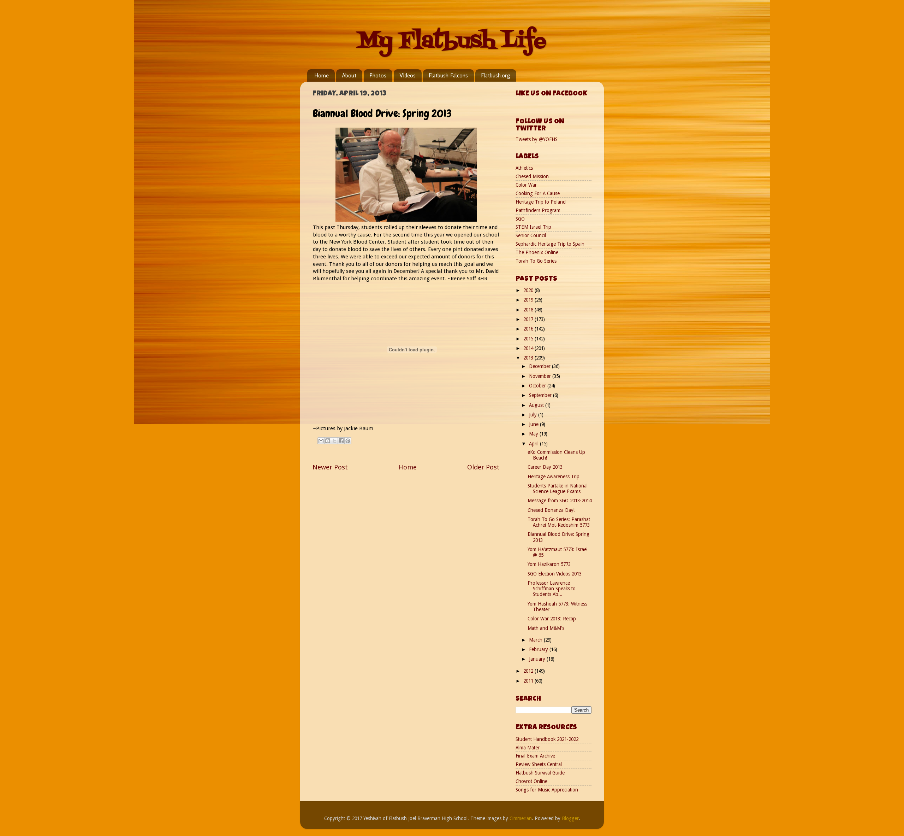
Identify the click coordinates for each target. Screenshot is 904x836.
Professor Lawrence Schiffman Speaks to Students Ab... (552, 588)
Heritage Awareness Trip (553, 476)
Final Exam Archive (535, 756)
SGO (520, 219)
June (534, 424)
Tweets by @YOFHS (537, 139)
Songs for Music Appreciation (547, 790)
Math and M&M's (546, 628)
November (540, 376)
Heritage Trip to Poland (541, 202)
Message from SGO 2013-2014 (559, 500)
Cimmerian (521, 818)
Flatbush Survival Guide (540, 773)
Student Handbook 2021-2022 (547, 739)
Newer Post (330, 467)
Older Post (483, 467)
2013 (529, 358)
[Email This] (321, 440)
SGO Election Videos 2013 (555, 574)
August (537, 405)
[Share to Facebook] (341, 440)
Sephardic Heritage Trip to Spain (550, 244)
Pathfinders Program (538, 210)
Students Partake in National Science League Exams (558, 488)
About (349, 75)
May (534, 434)
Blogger (570, 818)
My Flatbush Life (452, 41)
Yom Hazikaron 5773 (549, 564)
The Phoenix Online (537, 252)
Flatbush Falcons (448, 75)
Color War (526, 185)
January (538, 659)
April (534, 443)
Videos (407, 75)
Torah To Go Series (536, 261)
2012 (529, 671)
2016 (529, 329)
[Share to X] (334, 440)
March (536, 640)
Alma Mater (528, 747)
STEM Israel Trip (533, 227)
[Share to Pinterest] (347, 440)
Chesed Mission (532, 176)
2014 (529, 348)
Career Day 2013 (545, 467)
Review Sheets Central (539, 764)
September (541, 395)
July (533, 414)
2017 (529, 319)
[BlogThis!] (327, 440)
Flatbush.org (495, 75)
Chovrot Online (531, 781)
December (540, 366)
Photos (377, 75)
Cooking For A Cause (538, 193)
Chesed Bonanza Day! (551, 510)
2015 (529, 338)
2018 (529, 309)
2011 (529, 681)
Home (321, 75)
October (538, 385)
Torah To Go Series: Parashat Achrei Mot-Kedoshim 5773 (559, 522)
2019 (529, 300)
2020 (529, 290)
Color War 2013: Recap (552, 618)
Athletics (524, 168)
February (539, 649)
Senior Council (531, 235)
